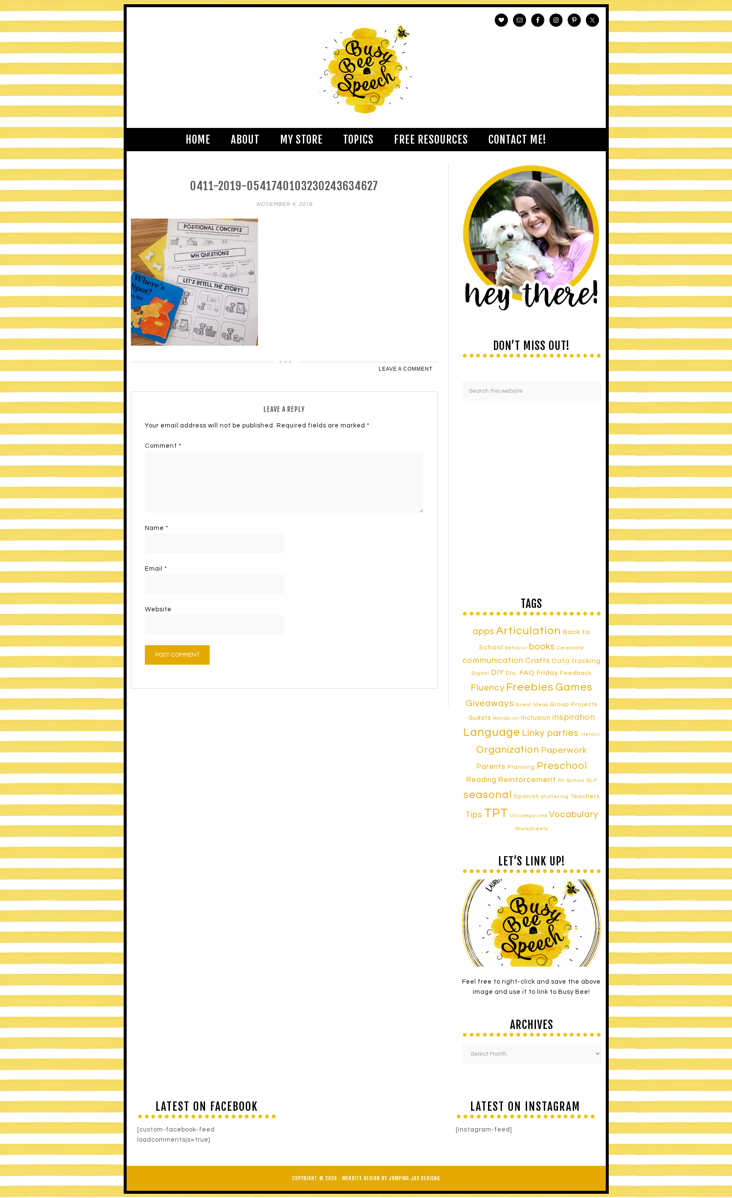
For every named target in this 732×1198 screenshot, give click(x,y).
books (542, 646)
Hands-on (506, 718)
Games (574, 687)
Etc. (512, 673)
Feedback (576, 673)
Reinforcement (527, 780)
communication (493, 660)
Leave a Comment (406, 369)
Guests (479, 718)
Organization (507, 750)
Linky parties (550, 733)
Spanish (526, 796)
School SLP (581, 780)
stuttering (555, 796)
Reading (481, 780)
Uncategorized (528, 815)
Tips (473, 814)
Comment (163, 446)
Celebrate (570, 647)
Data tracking (576, 660)
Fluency (488, 687)
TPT (496, 813)
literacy (590, 734)
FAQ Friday (538, 672)
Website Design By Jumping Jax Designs (391, 1178)
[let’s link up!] (532, 923)
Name (157, 528)
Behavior (516, 648)
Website (158, 609)
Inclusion (536, 717)
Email (156, 569)
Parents (491, 767)
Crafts (537, 661)
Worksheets (531, 829)
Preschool (562, 766)
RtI (561, 780)
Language (491, 732)
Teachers (585, 796)
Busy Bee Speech (366, 67)
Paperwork (564, 750)
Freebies (530, 687)
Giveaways (490, 703)
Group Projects (574, 704)
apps (483, 631)
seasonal (487, 794)
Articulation (528, 631)
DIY (497, 673)
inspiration (573, 717)
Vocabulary (573, 814)
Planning (521, 767)
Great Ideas (532, 704)
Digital (480, 673)
